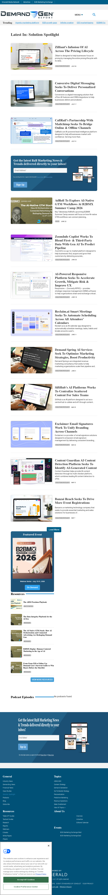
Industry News (8, 781)
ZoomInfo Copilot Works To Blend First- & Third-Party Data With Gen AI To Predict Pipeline (75, 242)
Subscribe (6, 804)
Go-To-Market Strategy (61, 791)
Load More (54, 529)
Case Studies (7, 791)
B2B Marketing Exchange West (71, 832)
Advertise (26, 2)
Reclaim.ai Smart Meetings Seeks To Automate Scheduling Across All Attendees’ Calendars (75, 317)
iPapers (5, 839)
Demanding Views (9, 784)
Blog (57, 221)
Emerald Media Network (10, 2)
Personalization (59, 794)
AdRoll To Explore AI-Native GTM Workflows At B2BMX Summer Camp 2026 (74, 204)
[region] (26, 868)
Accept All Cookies (26, 880)
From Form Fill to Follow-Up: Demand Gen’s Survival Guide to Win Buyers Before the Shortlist (38, 665)
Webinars (27, 623)
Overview (79, 816)
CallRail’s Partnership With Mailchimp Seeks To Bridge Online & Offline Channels (74, 124)
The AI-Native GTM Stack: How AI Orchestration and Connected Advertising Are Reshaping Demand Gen (37, 634)
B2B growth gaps (49, 23)
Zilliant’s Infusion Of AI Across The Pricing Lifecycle (74, 49)
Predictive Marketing (61, 798)
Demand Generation (61, 788)
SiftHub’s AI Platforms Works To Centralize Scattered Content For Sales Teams (75, 391)
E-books (5, 832)
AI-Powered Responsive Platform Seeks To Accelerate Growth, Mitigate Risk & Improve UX (75, 279)
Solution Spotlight (62, 66)
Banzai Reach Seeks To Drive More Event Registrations (74, 500)
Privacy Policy (41, 874)
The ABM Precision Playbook (35, 602)
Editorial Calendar (82, 823)
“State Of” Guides (8, 816)
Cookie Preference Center (26, 887)
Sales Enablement (60, 804)
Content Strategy (59, 784)
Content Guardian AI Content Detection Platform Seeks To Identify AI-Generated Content (76, 464)
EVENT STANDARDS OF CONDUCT (68, 884)
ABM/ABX (57, 781)
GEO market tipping (85, 23)
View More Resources (42, 680)
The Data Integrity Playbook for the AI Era (37, 617)
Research (6, 823)
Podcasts (6, 798)
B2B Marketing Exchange (43, 2)
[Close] (48, 846)
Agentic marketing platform (27, 23)
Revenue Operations (61, 801)
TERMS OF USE (52, 887)
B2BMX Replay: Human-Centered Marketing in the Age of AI (37, 649)
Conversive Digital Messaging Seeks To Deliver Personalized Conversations (75, 87)
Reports (5, 826)
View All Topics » (59, 807)
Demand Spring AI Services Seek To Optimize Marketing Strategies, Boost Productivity (75, 353)
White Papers (28, 606)
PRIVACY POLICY (66, 887)
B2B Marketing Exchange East (70, 836)
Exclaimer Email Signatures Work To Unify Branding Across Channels (74, 427)
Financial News (8, 788)
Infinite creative (66, 23)
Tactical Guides (8, 819)
